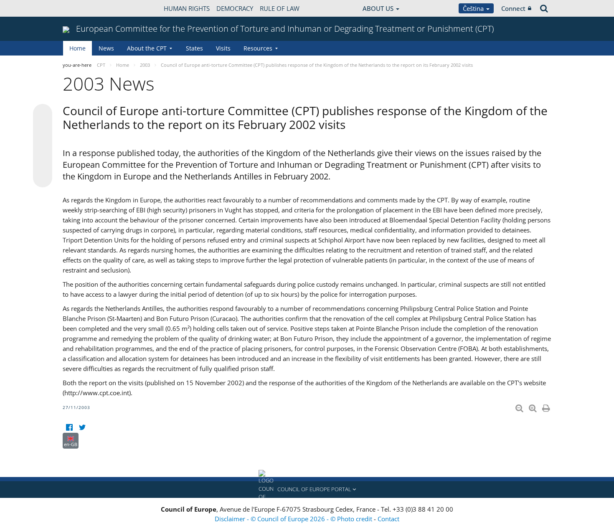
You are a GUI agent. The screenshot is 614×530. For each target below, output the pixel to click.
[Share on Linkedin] (42, 162)
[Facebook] (69, 427)
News (106, 48)
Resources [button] (258, 48)
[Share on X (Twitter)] (42, 130)
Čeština (474, 8)
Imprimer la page (546, 406)
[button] (307, 489)
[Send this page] (42, 178)
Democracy (234, 8)
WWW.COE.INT (83, 8)
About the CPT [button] (147, 48)
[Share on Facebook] (42, 146)
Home (77, 48)
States (194, 48)
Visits (223, 48)
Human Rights (187, 8)
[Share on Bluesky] (42, 114)
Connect (513, 8)
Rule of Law (279, 8)
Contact (388, 519)
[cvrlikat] (82, 427)
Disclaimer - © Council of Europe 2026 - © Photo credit (294, 519)
